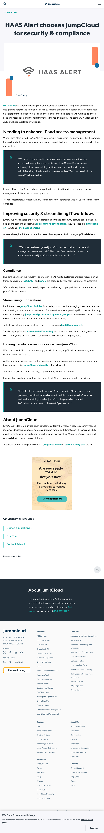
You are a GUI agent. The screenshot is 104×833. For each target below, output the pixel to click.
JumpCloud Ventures (79, 752)
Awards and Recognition (80, 748)
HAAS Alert (9, 105)
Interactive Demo (44, 785)
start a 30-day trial (75, 444)
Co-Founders (76, 735)
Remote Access (43, 683)
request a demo (53, 444)
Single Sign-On (43, 701)
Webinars (41, 772)
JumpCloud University (36, 364)
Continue (94, 828)
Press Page (75, 743)
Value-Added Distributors (47, 748)
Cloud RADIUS (43, 649)
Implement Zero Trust (79, 665)
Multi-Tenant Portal (44, 730)
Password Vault (43, 675)
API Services (42, 636)
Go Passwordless (77, 660)
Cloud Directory (43, 640)
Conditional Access (44, 653)
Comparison (75, 690)
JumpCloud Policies (31, 306)
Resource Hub (42, 763)
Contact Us (75, 756)
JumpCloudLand (43, 798)
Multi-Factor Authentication (47, 670)
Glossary (74, 781)
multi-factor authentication (51, 223)
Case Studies (11, 12)
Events (39, 768)
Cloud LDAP (42, 644)
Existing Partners (43, 735)
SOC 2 (42, 280)
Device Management (45, 657)
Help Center (75, 776)
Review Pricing (16, 670)
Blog (39, 776)
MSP (39, 726)
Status (73, 785)
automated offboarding (40, 331)
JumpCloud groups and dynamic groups (47, 314)
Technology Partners (45, 743)
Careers (74, 739)
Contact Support (77, 768)
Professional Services (79, 772)
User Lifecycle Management (48, 714)
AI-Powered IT (76, 640)
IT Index (40, 781)
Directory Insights (44, 662)
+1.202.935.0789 (18, 637)
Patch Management (29, 227)
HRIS (39, 666)
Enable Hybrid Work (79, 656)
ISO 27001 (28, 280)
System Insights (43, 705)
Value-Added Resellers (46, 752)
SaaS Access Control (45, 688)
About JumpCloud (78, 726)
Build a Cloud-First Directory (82, 652)
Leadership (75, 730)
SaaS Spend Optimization (47, 696)
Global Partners (43, 739)
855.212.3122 (61, 610)
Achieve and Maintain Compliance (84, 636)
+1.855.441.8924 (15, 640)
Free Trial (11, 536)
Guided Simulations (18, 528)
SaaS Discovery (43, 692)
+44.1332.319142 (16, 643)
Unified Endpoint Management (49, 709)
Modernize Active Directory (81, 669)
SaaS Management (71, 324)
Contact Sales (14, 544)
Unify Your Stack (77, 681)
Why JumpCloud (77, 685)
